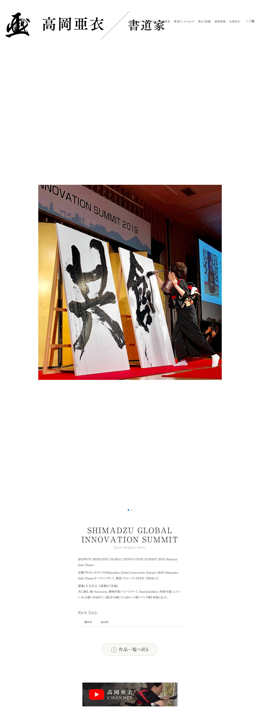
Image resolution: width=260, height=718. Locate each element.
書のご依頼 (204, 21)
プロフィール (134, 21)
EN (252, 21)
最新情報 (220, 21)
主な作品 (150, 21)
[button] (128, 510)
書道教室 (164, 21)
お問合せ (234, 21)
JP (247, 21)
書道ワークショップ (184, 21)
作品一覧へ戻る (134, 649)
